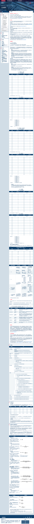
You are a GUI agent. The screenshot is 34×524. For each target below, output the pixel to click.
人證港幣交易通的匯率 (4, 27)
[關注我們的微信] (27, 517)
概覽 (2, 13)
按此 (29, 342)
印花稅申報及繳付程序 (4, 30)
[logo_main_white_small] (4, 517)
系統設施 (20, 18)
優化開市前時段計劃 (5, 23)
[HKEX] (3, 3)
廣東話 (27, 341)
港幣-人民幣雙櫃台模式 (5, 19)
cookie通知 (5, 522)
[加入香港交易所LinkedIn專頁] (25, 517)
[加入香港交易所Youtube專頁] (29, 517)
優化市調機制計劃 (4, 24)
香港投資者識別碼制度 (5, 17)
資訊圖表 (25, 39)
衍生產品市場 (20, 342)
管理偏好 (25, 519)
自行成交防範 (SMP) (5, 20)
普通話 (29, 341)
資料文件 (23, 39)
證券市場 (17, 342)
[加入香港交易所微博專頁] (31, 517)
